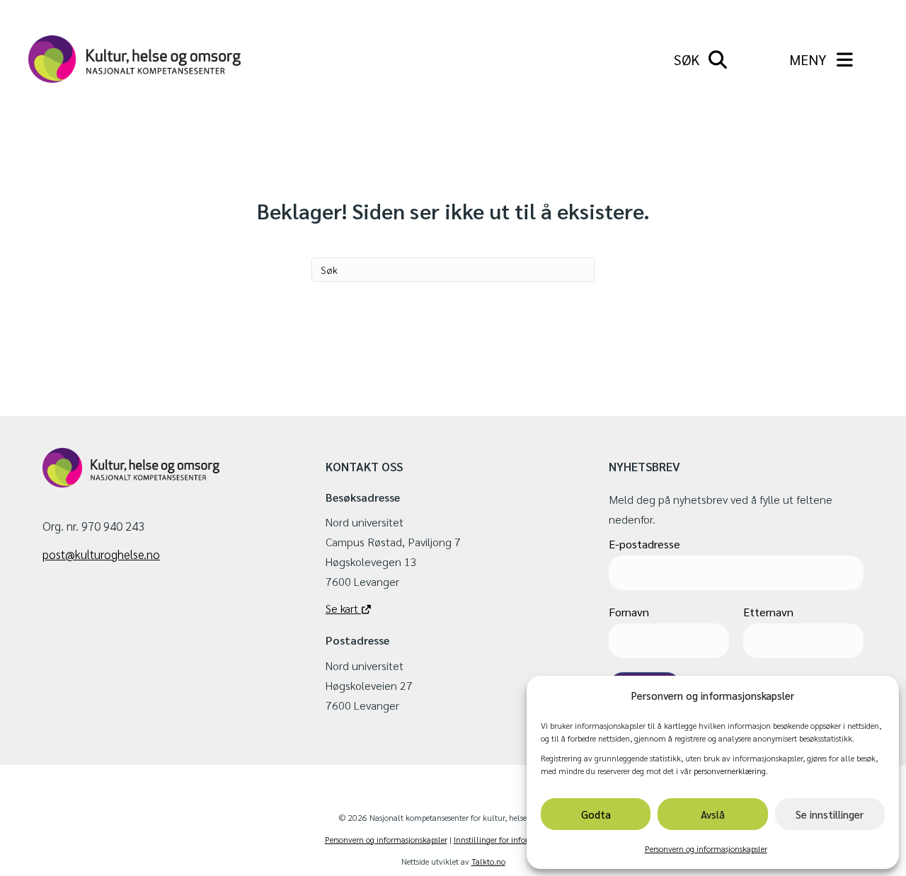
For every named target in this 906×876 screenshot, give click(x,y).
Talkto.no (488, 861)
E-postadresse (644, 543)
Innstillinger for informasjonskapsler (518, 839)
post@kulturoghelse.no (101, 554)
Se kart (343, 608)
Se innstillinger (830, 814)
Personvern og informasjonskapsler (706, 848)
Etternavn (768, 611)
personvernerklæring (730, 770)
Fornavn (629, 611)
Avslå (713, 814)
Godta (596, 814)
